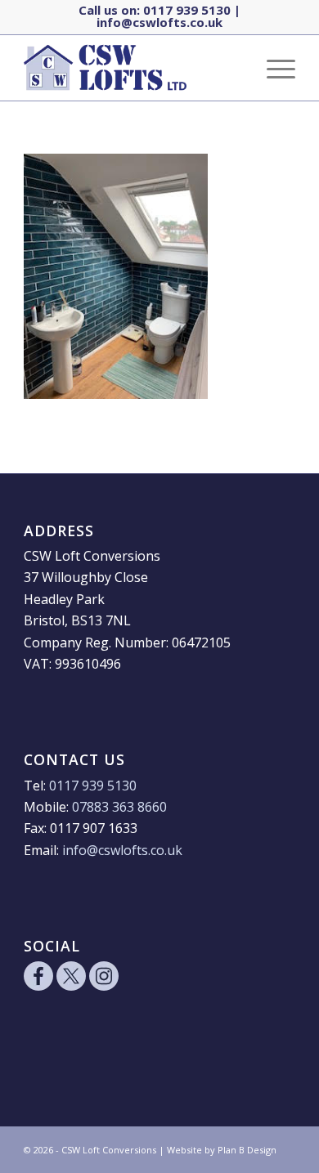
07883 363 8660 (119, 807)
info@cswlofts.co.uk (159, 22)
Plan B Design (247, 1150)
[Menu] (272, 68)
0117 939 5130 (187, 10)
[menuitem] (272, 68)
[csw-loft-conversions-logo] (132, 68)
